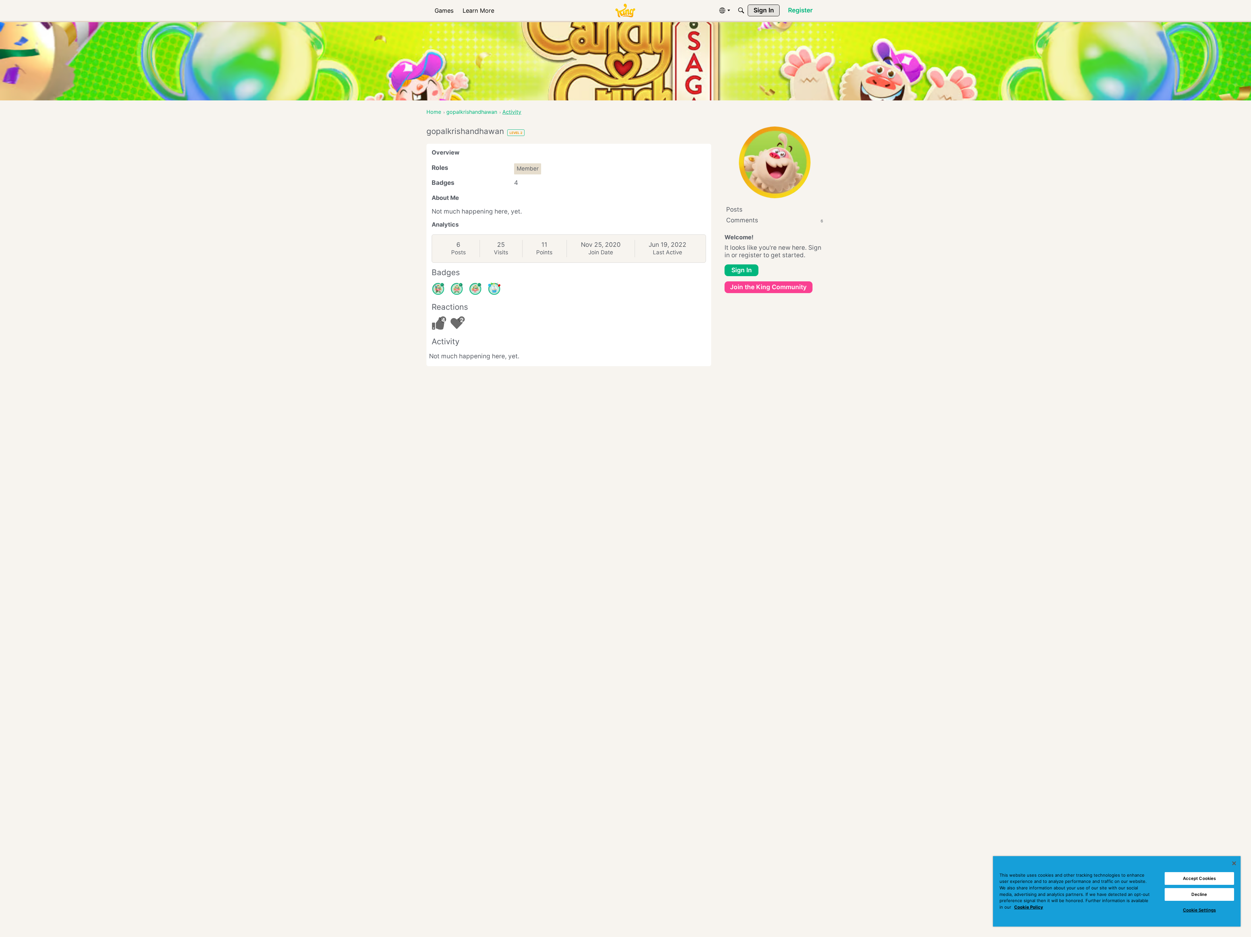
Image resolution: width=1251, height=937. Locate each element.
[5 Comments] (438, 289)
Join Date (600, 252)
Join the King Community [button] (768, 287)
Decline (1199, 894)
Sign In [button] (741, 270)
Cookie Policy (1028, 907)
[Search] (741, 10)
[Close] (1234, 863)
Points (544, 252)
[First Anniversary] (494, 289)
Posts (458, 252)
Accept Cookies (1199, 878)
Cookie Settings (1199, 910)
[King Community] (625, 11)
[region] (1117, 891)
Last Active (667, 252)
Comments (774, 220)
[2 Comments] (457, 289)
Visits (501, 252)
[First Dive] (475, 289)
